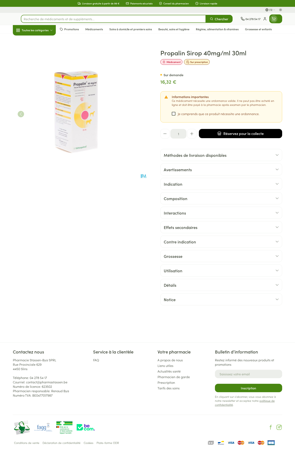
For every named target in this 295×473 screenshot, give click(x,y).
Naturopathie (38, 101)
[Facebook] (271, 427)
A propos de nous (170, 360)
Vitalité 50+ (38, 90)
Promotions (24, 39)
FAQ (96, 360)
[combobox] (113, 19)
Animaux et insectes (38, 127)
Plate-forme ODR (108, 443)
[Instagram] (279, 427)
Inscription (248, 388)
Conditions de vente (26, 443)
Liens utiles (165, 365)
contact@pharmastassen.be (46, 382)
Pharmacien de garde (174, 377)
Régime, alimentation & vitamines (38, 66)
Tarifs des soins (169, 388)
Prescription (166, 382)
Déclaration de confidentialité (61, 443)
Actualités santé (169, 371)
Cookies (88, 443)
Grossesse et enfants (38, 79)
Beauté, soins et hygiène (38, 52)
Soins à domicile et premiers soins (38, 114)
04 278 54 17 (38, 377)
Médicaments (38, 138)
